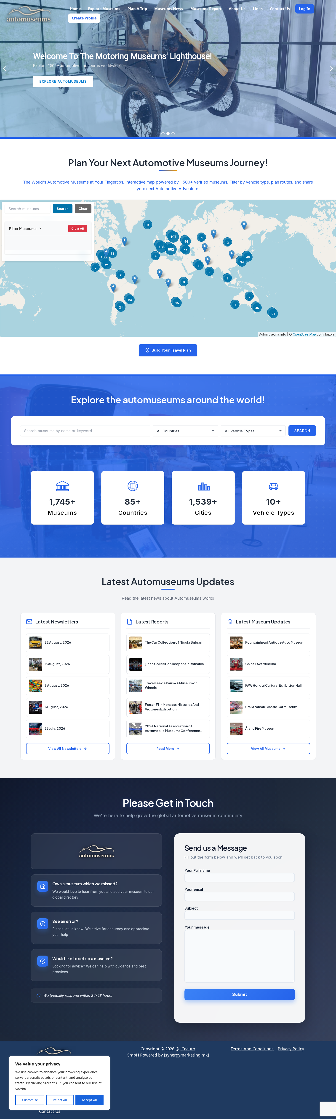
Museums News (168, 8)
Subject (191, 908)
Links (258, 8)
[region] (59, 1083)
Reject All (60, 1100)
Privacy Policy (291, 1048)
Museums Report (205, 8)
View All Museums (265, 749)
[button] (4, 68)
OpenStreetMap (304, 334)
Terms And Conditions (252, 1048)
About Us (237, 8)
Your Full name (197, 870)
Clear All (77, 228)
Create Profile (84, 18)
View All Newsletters (65, 749)
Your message (197, 927)
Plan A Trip (137, 8)
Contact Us (280, 8)
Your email (193, 889)
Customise (30, 1100)
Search (63, 209)
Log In (304, 8)
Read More (165, 749)
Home (75, 8)
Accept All (89, 1100)
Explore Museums (104, 8)
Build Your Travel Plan (171, 350)
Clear (83, 209)
